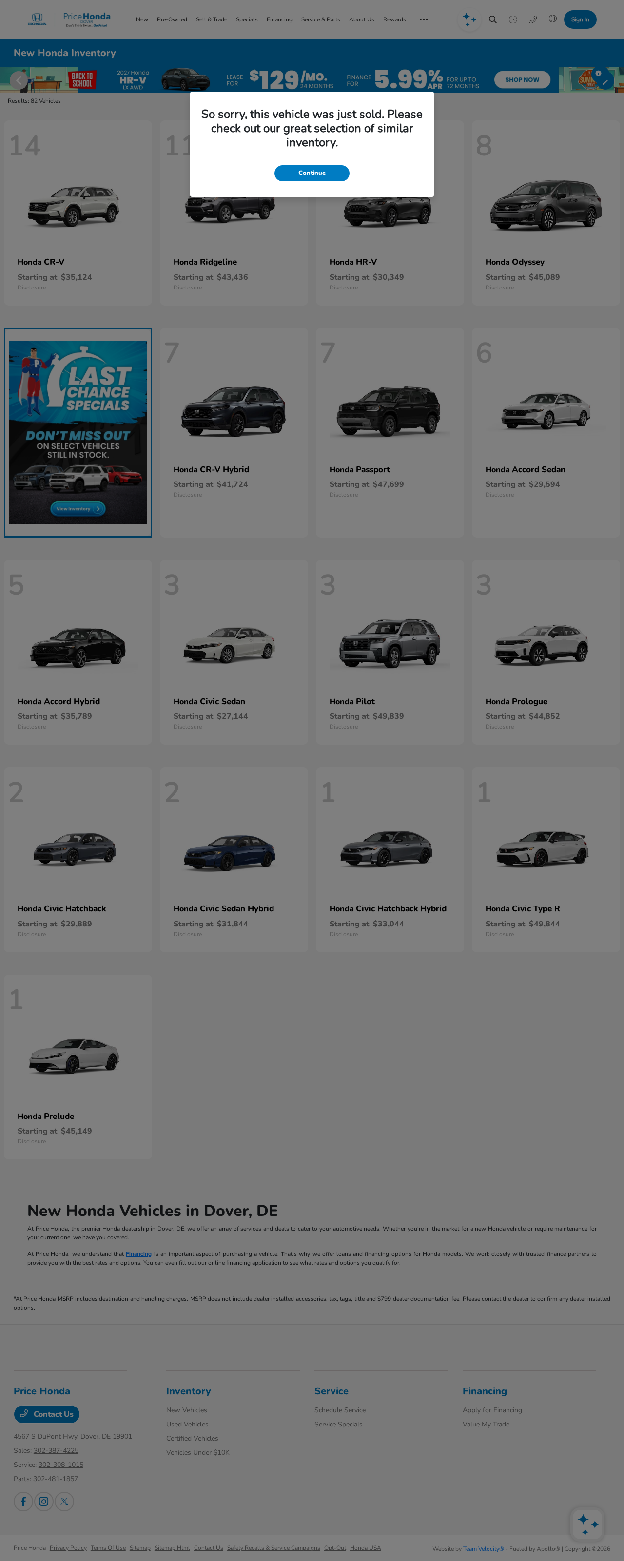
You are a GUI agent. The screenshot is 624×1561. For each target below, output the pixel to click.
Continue (312, 173)
